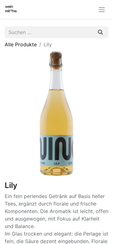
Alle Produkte (21, 44)
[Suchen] (100, 32)
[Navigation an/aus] (101, 9)
